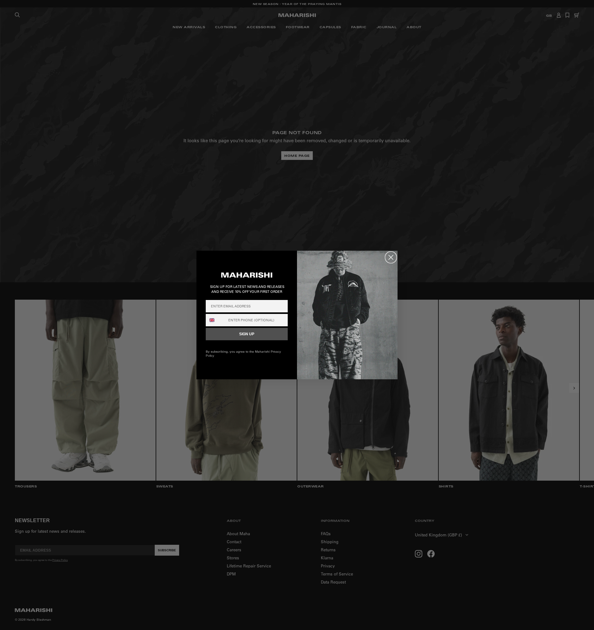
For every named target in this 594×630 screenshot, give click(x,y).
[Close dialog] (390, 257)
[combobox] (215, 320)
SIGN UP (246, 334)
